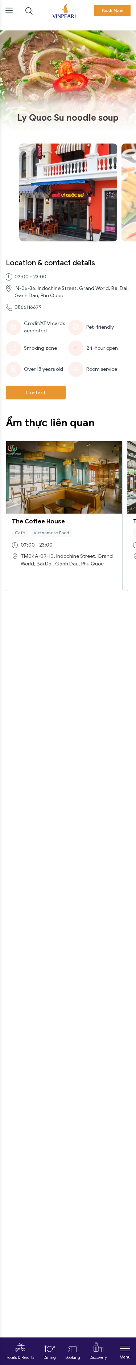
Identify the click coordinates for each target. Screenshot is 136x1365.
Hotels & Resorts (19, 1357)
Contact (36, 393)
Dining (50, 1357)
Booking (72, 1357)
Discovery (98, 1357)
